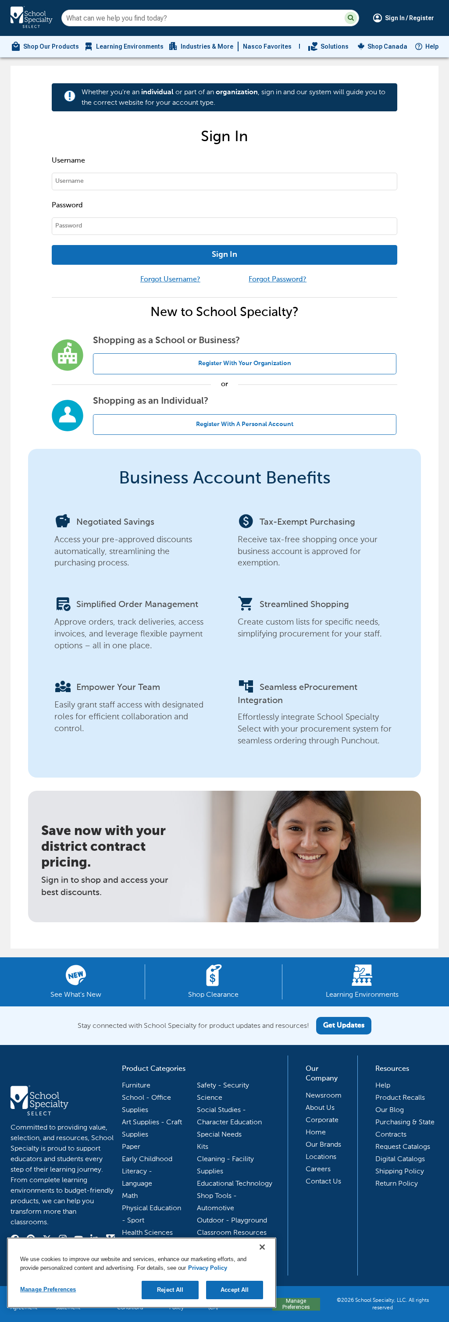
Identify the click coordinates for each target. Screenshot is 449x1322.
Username (68, 160)
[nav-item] (328, 46)
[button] (351, 18)
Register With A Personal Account (244, 424)
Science (209, 1097)
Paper (131, 1146)
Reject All (170, 1289)
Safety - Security (223, 1085)
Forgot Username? (170, 279)
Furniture (136, 1085)
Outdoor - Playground (232, 1220)
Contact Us (323, 1181)
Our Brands (323, 1144)
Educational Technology (234, 1183)
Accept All (235, 1289)
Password (67, 205)
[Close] (262, 1247)
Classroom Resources (232, 1232)
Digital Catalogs (400, 1159)
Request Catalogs (402, 1146)
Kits (202, 1146)
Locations (321, 1156)
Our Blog (389, 1109)
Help (431, 46)
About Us (320, 1107)
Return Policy (396, 1183)
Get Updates (343, 1025)
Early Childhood (147, 1159)
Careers (318, 1169)
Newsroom (324, 1095)
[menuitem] (45, 46)
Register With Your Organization (244, 363)
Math (130, 1195)
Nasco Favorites (267, 46)
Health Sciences (147, 1232)
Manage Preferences (296, 1304)
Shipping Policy (399, 1171)
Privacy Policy (207, 1268)
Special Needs (219, 1134)
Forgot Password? (277, 279)
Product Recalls (400, 1097)
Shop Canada (387, 46)
